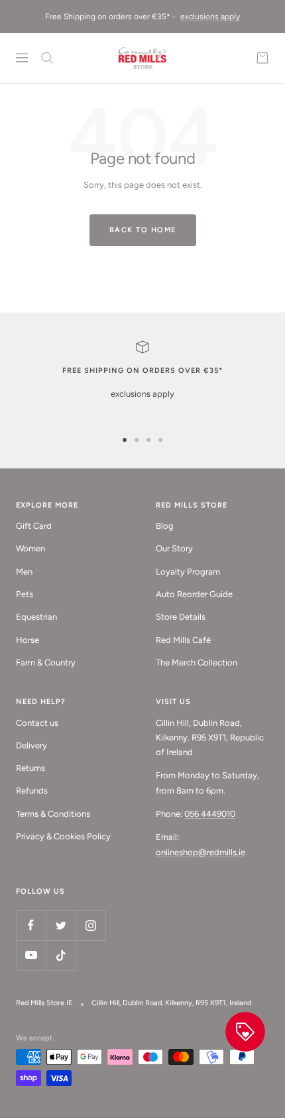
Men (24, 572)
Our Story (174, 548)
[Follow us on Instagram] (90, 925)
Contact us (37, 723)
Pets (24, 594)
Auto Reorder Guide (194, 594)
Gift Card (34, 526)
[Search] (47, 58)
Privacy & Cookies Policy (63, 836)
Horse (27, 640)
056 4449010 (209, 814)
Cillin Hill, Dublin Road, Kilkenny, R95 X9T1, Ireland (171, 1003)
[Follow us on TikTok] (61, 955)
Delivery (31, 745)
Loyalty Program (188, 572)
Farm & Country (46, 662)
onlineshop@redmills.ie (200, 852)
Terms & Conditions (53, 814)
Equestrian (36, 617)
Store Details (180, 617)
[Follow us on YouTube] (31, 955)
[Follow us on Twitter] (61, 925)
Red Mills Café (183, 640)
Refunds (32, 791)
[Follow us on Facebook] (31, 925)
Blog (165, 526)
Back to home (142, 230)
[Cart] (262, 58)
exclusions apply (210, 16)
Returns (30, 768)
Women (30, 548)
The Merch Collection (196, 662)
